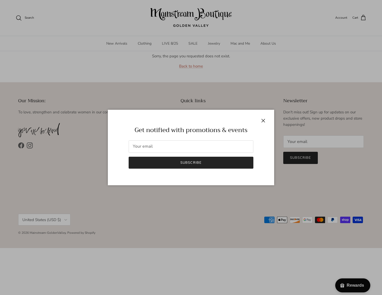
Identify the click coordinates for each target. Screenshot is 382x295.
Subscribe (190, 162)
